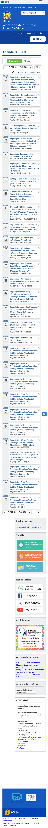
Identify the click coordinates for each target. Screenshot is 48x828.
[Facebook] (29, 598)
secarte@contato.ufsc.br (32, 737)
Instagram (21, 746)
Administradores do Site (36, 33)
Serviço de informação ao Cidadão (30, 669)
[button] (38, 512)
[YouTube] (29, 612)
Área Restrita (20, 33)
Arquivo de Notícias (24, 690)
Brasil (7, 2)
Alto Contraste (20, 7)
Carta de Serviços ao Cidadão (28, 662)
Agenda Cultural (14, 52)
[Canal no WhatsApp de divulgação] (29, 591)
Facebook (21, 743)
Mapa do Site (32, 7)
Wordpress (7, 820)
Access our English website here (29, 527)
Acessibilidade (7, 7)
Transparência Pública (25, 672)
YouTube (20, 748)
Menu (39, 39)
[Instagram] (29, 605)
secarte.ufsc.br (30, 739)
